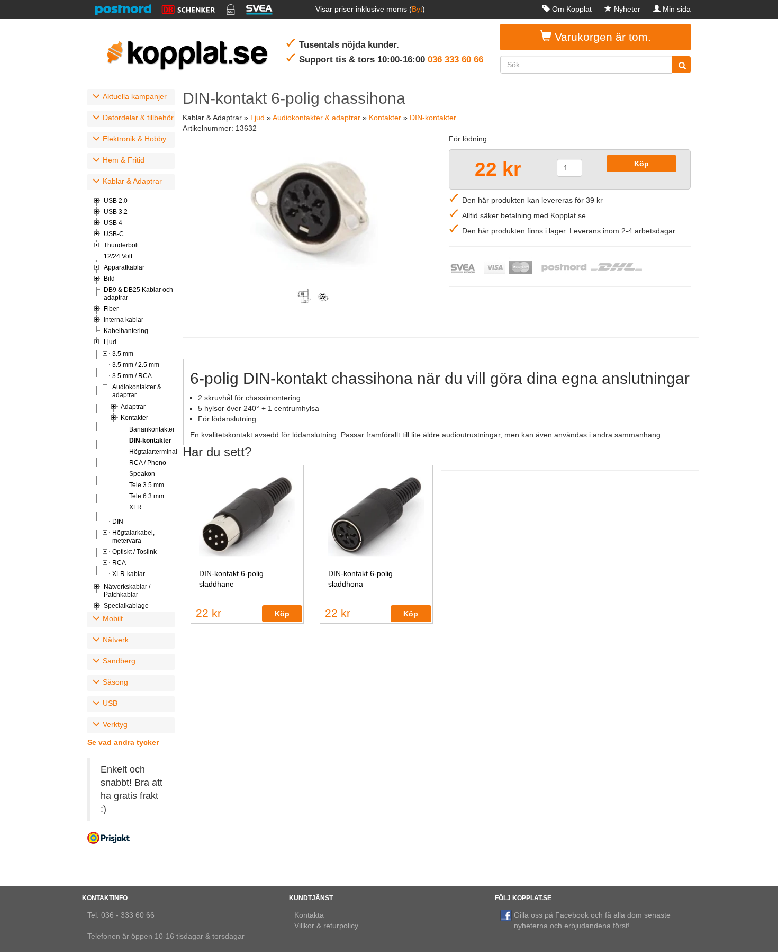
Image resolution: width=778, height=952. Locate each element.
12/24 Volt (118, 256)
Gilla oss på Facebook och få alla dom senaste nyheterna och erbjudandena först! (592, 920)
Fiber (111, 308)
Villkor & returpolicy (326, 925)
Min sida (677, 9)
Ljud (110, 342)
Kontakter (134, 417)
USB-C (114, 234)
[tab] (131, 97)
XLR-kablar (128, 574)
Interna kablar (123, 320)
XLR (135, 507)
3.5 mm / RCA (132, 376)
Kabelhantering (126, 331)
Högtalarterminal (152, 451)
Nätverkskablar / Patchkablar (127, 590)
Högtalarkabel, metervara (133, 536)
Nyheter (627, 9)
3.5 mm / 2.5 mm (135, 365)
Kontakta (309, 915)
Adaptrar (133, 406)
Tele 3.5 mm (146, 485)
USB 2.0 (116, 200)
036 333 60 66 (455, 59)
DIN (117, 521)
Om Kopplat (572, 9)
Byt (417, 9)
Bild (109, 278)
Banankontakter (152, 429)
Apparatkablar (124, 267)
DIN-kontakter (150, 440)
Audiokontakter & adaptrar (136, 391)
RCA (119, 563)
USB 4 (113, 223)
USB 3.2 (116, 211)
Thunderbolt (121, 245)
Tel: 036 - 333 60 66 (121, 915)
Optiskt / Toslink (134, 551)
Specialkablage (126, 605)
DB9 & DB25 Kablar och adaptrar (138, 293)
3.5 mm (122, 353)
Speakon (142, 474)
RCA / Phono (147, 462)
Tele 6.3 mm (146, 496)
